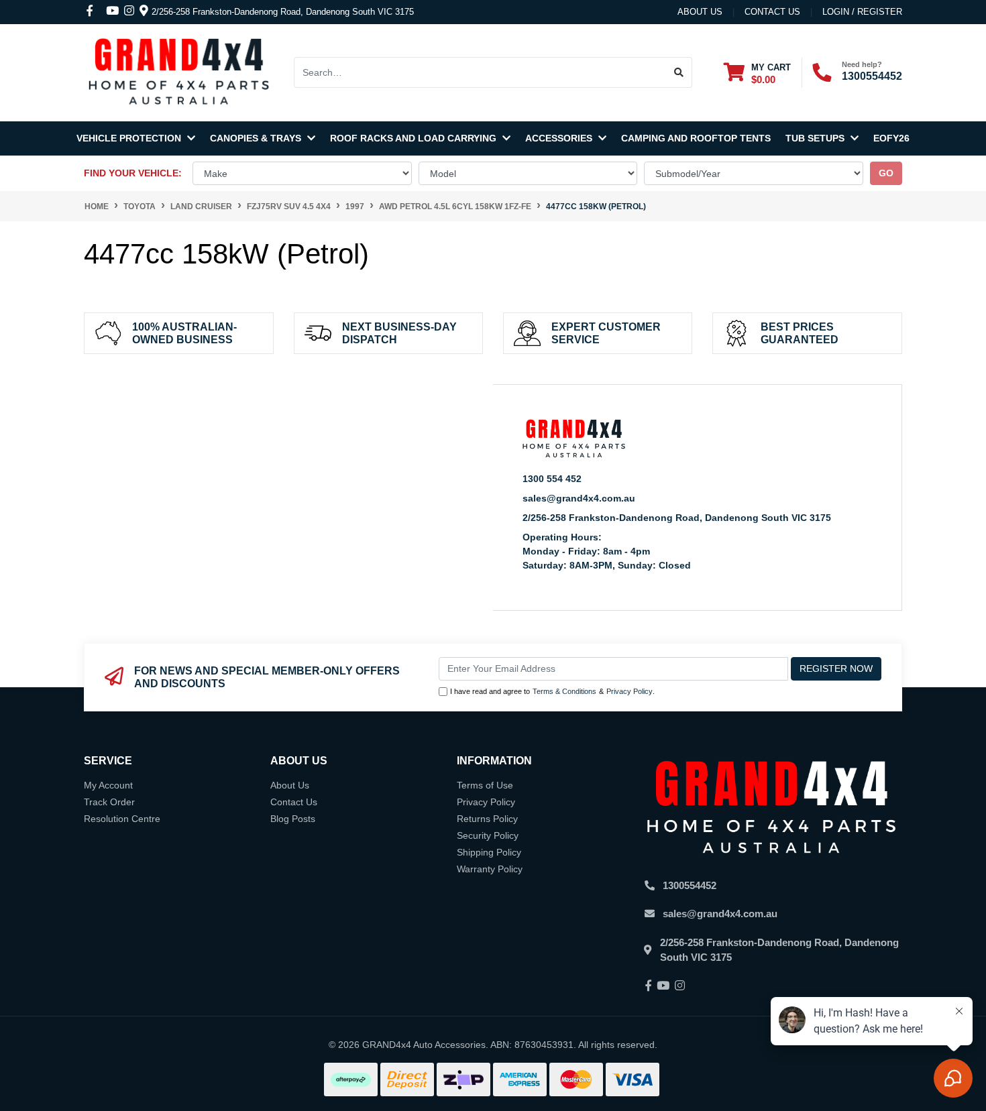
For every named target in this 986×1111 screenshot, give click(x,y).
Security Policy (487, 835)
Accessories (560, 138)
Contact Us (293, 802)
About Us (699, 12)
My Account (108, 785)
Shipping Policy (489, 852)
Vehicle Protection (130, 138)
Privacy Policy (629, 691)
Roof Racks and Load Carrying (414, 138)
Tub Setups (816, 138)
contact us (772, 12)
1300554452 (872, 76)
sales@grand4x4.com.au (579, 498)
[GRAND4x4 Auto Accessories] (178, 71)
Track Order (109, 802)
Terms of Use (485, 785)
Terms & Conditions (564, 691)
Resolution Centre (122, 818)
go (886, 173)
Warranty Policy (490, 869)
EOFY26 (891, 138)
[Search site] (679, 72)
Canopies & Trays (257, 138)
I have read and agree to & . (552, 691)
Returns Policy (487, 818)
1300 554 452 (552, 478)
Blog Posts (292, 818)
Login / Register (862, 12)
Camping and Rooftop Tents (696, 138)
